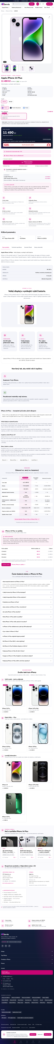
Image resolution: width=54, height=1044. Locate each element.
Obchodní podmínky (5, 1024)
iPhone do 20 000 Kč (36, 997)
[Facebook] (2, 945)
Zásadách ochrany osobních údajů (21, 1036)
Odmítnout (32, 1034)
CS (37, 4)
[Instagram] (5, 945)
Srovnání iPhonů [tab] (28, 247)
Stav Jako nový (22, 180)
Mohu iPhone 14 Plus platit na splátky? (12, 617)
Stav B (41, 1000)
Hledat (31, 4)
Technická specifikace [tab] (17, 247)
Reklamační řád (13, 1024)
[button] (27, 39)
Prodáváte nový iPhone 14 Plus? (11, 602)
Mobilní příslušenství (16, 7)
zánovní (5, 358)
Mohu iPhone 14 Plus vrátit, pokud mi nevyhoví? (15, 621)
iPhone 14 (4, 460)
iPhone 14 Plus (9, 11)
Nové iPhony (20, 1000)
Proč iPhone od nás (29, 7)
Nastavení (40, 1034)
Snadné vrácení (38, 7)
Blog (12, 978)
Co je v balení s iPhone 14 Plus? (10, 631)
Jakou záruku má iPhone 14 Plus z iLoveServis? (14, 607)
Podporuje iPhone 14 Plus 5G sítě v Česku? (13, 651)
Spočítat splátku (6, 564)
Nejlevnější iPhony (23, 460)
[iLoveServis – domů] (5, 4)
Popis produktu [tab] (5, 247)
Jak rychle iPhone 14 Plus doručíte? (11, 612)
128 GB (4, 101)
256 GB (10, 101)
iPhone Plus (42, 1002)
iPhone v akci (20, 1002)
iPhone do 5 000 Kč (5, 997)
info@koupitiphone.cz (8, 883)
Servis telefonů (32, 1027)
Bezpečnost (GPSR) (16, 1027)
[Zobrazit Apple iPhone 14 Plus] (6, 68)
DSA (33, 1024)
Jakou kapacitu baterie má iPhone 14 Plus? (13, 581)
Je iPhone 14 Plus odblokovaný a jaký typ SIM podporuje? (17, 626)
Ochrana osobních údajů (22, 1024)
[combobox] (23, 4)
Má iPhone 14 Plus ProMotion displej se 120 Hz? (15, 646)
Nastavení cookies (24, 1027)
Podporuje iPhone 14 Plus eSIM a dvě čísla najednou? (16, 661)
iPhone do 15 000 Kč (8, 180)
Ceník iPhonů (34, 460)
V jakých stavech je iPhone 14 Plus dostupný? (14, 592)
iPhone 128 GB (15, 180)
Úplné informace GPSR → (48, 907)
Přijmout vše (48, 1034)
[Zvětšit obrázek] (49, 17)
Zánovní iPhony (12, 1002)
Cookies (29, 1024)
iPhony (2, 11)
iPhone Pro (27, 1002)
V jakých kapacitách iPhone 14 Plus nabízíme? (14, 597)
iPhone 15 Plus (13, 460)
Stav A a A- (35, 1000)
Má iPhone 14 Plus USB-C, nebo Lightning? (14, 641)
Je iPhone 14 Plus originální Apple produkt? (14, 636)
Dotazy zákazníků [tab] (38, 247)
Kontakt (8, 978)
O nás (4, 978)
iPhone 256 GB (5, 1000)
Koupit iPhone (5, 7)
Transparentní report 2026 (6, 1027)
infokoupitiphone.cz (7, 976)
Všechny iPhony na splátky (18, 564)
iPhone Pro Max (35, 1002)
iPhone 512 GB (13, 1000)
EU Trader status (39, 1024)
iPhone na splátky (48, 1000)
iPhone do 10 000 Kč (16, 997)
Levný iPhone (4, 1002)
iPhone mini (49, 1002)
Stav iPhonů (47, 7)
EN (40, 4)
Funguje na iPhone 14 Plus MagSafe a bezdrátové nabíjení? (18, 656)
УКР (43, 4)
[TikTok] (9, 945)
